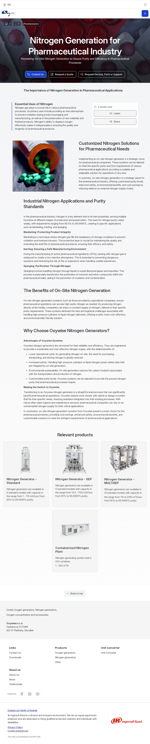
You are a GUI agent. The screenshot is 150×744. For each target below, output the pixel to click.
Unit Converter (108, 652)
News (12, 679)
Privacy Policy (15, 727)
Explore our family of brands (22, 710)
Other (58, 662)
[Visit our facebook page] (22, 694)
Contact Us (15, 652)
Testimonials (15, 684)
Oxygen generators (65, 652)
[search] (145, 4)
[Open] (145, 13)
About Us (14, 674)
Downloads (15, 657)
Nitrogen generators (65, 657)
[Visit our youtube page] (37, 694)
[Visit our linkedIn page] (30, 694)
